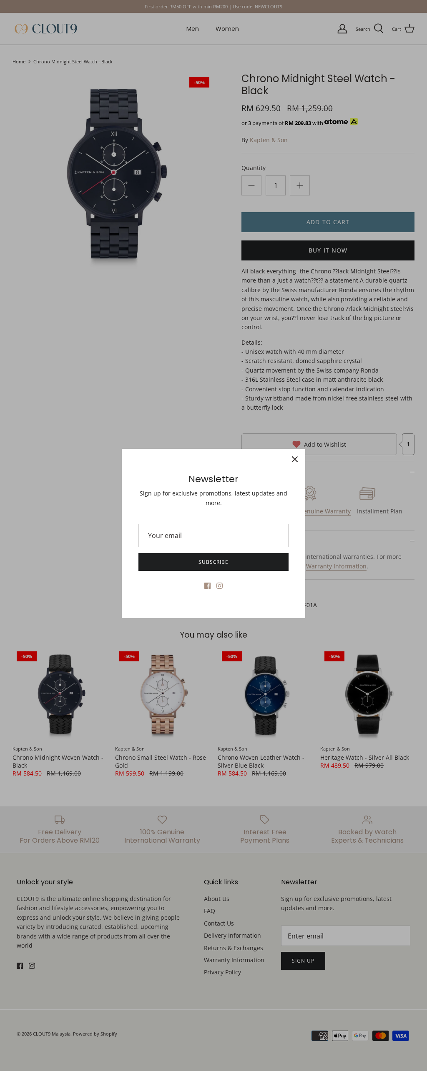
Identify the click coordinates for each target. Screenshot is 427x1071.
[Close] (295, 459)
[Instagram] (219, 586)
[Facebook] (207, 586)
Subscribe (213, 562)
